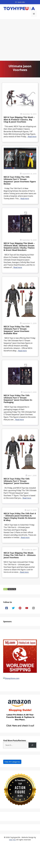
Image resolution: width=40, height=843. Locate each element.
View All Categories (12, 762)
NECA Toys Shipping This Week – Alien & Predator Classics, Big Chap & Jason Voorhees (19, 119)
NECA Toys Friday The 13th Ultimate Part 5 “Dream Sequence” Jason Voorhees (16, 480)
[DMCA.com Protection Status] (9, 590)
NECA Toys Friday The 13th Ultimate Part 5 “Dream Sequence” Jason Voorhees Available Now (16, 330)
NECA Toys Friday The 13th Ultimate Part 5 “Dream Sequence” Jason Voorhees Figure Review (20, 180)
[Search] (32, 745)
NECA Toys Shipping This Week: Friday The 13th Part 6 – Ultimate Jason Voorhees (20, 555)
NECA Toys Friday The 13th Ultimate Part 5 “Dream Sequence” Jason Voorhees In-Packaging (18, 398)
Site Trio (12, 840)
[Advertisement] (20, 40)
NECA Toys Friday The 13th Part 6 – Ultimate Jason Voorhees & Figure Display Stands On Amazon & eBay (20, 517)
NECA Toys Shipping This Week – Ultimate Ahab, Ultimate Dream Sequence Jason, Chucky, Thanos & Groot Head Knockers (19, 246)
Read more (32, 136)
